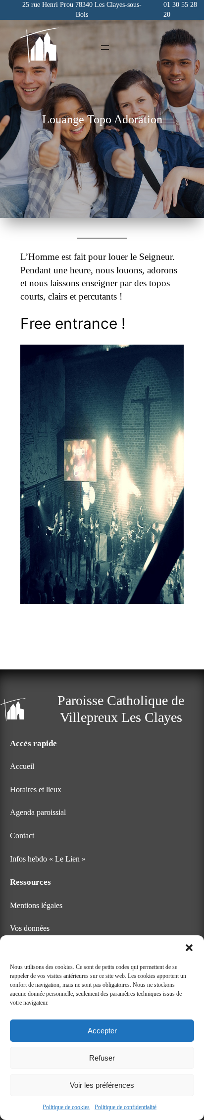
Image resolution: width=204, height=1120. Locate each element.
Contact (22, 835)
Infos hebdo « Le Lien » (48, 859)
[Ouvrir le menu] (105, 47)
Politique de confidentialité (125, 1107)
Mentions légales (36, 905)
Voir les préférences (102, 1085)
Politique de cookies (66, 1107)
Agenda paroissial (38, 812)
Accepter (102, 1030)
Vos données (30, 928)
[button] (189, 948)
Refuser (102, 1058)
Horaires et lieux (35, 789)
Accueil (22, 766)
